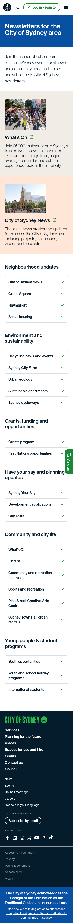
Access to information (19, 852)
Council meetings (16, 792)
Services (12, 730)
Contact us (14, 762)
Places (10, 743)
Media (9, 878)
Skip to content (10, 2)
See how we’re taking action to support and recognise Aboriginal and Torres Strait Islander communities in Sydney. (36, 913)
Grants (10, 756)
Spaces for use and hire (24, 749)
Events (9, 785)
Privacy (10, 859)
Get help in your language (22, 805)
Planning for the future (23, 736)
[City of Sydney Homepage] (7, 7)
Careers (10, 798)
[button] (69, 461)
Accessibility (13, 872)
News (8, 779)
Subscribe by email (23, 820)
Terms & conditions (17, 865)
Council (11, 769)
